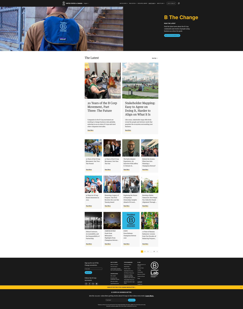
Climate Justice (127, 268)
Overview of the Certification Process (115, 278)
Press (139, 278)
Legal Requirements (115, 283)
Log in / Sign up (171, 3)
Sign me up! (88, 272)
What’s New (152, 3)
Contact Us (140, 284)
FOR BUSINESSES (128, 262)
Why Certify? (113, 275)
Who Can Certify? (114, 281)
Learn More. (149, 296)
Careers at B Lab (141, 276)
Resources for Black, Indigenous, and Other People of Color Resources (129, 276)
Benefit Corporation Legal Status (129, 282)
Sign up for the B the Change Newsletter (120, 287)
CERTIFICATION (114, 273)
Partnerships (140, 272)
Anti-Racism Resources (129, 272)
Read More (90, 130)
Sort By (154, 58)
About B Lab (160, 3)
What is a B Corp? (114, 264)
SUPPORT (140, 282)
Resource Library (142, 3)
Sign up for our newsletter (172, 35)
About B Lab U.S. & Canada (142, 265)
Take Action (132, 3)
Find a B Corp (113, 266)
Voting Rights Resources (129, 279)
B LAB (139, 262)
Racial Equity (126, 266)
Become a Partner (141, 274)
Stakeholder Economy (128, 270)
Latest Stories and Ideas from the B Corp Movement (116, 269)
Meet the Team (141, 268)
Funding (139, 270)
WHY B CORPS (114, 262)
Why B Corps (123, 3)
